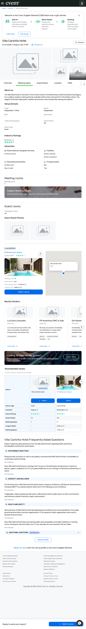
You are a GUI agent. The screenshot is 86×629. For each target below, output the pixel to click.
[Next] (84, 84)
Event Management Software (53, 556)
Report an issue (20, 548)
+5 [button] (48, 339)
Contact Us (6, 576)
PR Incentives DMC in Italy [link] (52, 320)
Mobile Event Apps (49, 561)
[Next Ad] (40, 253)
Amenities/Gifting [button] (52, 336)
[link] (19, 312)
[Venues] (82, 3)
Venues (10, 8)
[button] (25, 64)
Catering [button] (42, 339)
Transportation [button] (12, 336)
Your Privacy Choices (9, 581)
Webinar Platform (49, 569)
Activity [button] (42, 336)
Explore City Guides (9, 564)
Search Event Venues (9, 558)
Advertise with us (49, 581)
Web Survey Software (51, 566)
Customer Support (9, 578)
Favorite (81, 42)
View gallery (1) (77, 76)
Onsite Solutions (8, 566)
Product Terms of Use (51, 576)
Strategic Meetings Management (54, 564)
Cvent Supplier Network (10, 556)
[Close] (79, 15)
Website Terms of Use (51, 578)
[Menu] (2, 3)
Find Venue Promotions (10, 561)
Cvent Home (7, 573)
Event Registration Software (53, 558)
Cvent (4, 8)
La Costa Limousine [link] (16, 320)
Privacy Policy (48, 573)
